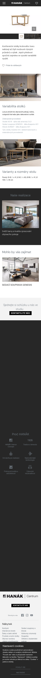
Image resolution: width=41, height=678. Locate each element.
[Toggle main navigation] (4, 3)
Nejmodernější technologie (30, 459)
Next (36, 215)
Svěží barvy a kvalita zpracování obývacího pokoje (16, 233)
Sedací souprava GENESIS (17, 285)
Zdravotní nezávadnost (30, 472)
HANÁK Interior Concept (11, 446)
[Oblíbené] (36, 3)
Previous (4, 215)
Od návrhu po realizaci (11, 458)
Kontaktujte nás (20, 313)
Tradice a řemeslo (30, 445)
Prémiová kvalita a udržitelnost (11, 472)
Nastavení (20, 673)
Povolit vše (20, 667)
